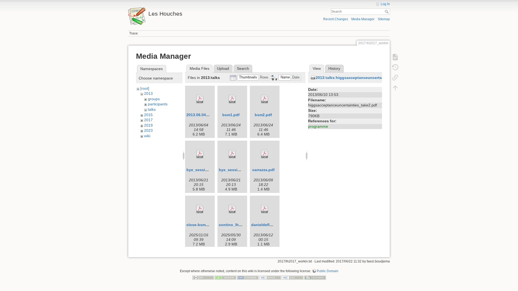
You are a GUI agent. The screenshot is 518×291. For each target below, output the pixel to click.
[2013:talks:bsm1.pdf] (232, 99)
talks (152, 109)
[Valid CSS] (293, 277)
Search (387, 11)
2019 (148, 125)
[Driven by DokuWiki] (315, 277)
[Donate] (225, 277)
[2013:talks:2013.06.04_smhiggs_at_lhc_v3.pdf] (199, 99)
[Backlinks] (395, 77)
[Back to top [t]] (395, 88)
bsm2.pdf (263, 115)
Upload (223, 68)
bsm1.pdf (231, 115)
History (334, 68)
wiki (147, 136)
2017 (148, 120)
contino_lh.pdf (232, 225)
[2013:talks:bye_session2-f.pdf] (232, 154)
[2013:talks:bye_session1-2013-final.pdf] (199, 154)
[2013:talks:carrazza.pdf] (264, 154)
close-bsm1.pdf (200, 225)
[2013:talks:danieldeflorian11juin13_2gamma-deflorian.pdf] (264, 209)
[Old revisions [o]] (395, 67)
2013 (148, 93)
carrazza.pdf (263, 170)
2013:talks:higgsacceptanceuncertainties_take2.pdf (363, 77)
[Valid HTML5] (270, 277)
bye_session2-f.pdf (236, 170)
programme (318, 126)
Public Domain (327, 271)
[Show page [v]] (395, 57)
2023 (148, 130)
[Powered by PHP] (248, 277)
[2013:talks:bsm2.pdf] (264, 99)
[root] (144, 88)
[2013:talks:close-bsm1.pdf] (199, 209)
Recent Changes (335, 19)
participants (158, 104)
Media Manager (362, 19)
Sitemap (384, 19)
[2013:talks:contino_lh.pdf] (232, 209)
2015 (148, 115)
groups (154, 99)
